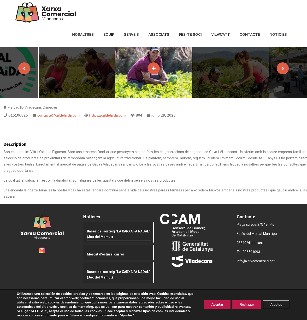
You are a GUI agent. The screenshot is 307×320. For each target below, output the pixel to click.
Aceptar (217, 304)
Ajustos (276, 304)
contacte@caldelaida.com (58, 115)
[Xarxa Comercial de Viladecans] (45, 12)
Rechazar (247, 304)
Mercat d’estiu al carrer (105, 254)
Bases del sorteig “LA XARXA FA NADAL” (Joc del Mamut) (118, 234)
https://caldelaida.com (107, 115)
